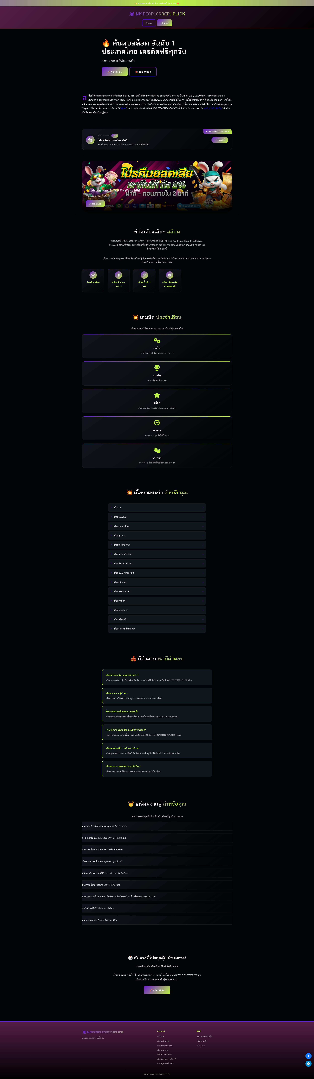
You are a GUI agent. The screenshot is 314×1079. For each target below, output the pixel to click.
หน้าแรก (160, 1036)
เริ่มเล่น (149, 23)
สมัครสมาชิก (202, 1041)
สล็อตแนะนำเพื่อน (164, 1054)
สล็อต (123, 108)
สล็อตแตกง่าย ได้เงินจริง (167, 1059)
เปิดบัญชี (165, 23)
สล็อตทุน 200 (162, 1050)
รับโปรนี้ (221, 140)
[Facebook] (308, 1056)
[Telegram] (308, 1064)
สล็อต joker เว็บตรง (165, 1063)
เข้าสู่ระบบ (201, 1045)
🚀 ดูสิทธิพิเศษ (114, 71)
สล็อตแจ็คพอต (163, 1041)
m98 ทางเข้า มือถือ (213, 108)
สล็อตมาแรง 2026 (164, 1045)
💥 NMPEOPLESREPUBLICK (157, 14)
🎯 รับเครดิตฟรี (143, 71)
